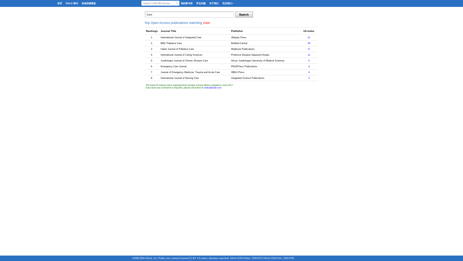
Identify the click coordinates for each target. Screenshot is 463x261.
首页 (59, 3)
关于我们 (214, 3)
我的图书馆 (187, 3)
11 (309, 54)
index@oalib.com (212, 87)
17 (309, 49)
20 (309, 43)
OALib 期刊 (72, 3)
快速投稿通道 (89, 3)
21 (309, 37)
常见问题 (201, 3)
